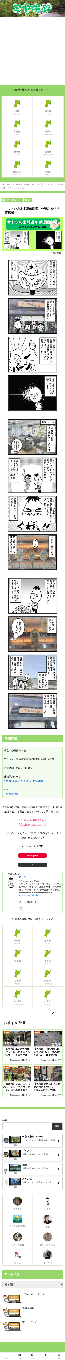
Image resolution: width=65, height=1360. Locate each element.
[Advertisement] (32, 51)
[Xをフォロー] (21, 909)
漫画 (29, 200)
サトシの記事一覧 (29, 895)
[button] (58, 753)
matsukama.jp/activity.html (23, 781)
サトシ (22, 877)
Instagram (11, 794)
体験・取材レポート (14, 200)
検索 (4, 1120)
